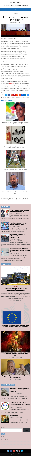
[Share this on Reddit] (17, 95)
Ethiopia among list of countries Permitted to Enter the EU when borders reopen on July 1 (15, 326)
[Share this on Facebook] (9, 95)
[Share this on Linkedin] (25, 95)
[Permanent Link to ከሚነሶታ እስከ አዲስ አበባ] (5, 419)
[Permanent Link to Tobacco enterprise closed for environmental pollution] (15, 275)
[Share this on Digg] (22, 95)
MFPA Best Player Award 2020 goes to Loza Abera (15, 354)
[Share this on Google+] (12, 95)
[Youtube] (19, 451)
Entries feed (4, 439)
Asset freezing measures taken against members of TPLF (19, 211)
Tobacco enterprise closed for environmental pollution (15, 290)
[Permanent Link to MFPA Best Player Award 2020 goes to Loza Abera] (15, 341)
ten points (11, 83)
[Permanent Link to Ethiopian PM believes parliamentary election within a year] (15, 181)
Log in (2, 436)
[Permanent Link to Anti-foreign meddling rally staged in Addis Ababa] (5, 226)
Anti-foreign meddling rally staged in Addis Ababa (18, 224)
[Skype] (22, 451)
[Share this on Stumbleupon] (20, 95)
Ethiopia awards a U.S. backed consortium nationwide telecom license (20, 250)
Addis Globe (15, 2)
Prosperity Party (24, 97)
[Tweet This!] (6, 95)
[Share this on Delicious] (28, 95)
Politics (16, 13)
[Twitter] (8, 451)
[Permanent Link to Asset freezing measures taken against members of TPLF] (5, 213)
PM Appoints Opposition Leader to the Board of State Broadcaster (15, 376)
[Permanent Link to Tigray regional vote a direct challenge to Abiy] (15, 159)
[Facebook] (11, 451)
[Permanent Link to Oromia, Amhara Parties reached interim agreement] (15, 30)
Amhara (9, 97)
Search (3, 427)
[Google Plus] (14, 451)
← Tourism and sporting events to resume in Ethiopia (14, 198)
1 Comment (18, 300)
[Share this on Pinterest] (14, 95)
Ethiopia (13, 97)
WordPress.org (5, 446)
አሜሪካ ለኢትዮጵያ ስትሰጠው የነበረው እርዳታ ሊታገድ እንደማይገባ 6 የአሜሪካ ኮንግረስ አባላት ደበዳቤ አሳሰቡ (19, 389)
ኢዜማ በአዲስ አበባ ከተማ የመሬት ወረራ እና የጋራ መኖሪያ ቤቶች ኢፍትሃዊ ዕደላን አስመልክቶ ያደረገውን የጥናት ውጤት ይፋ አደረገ (20, 404)
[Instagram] (17, 451)
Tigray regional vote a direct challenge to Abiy (15, 169)
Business (15, 286)
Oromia (18, 97)
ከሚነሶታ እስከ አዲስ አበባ (15, 416)
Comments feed (5, 443)
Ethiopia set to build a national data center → (18, 200)
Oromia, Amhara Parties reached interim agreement (15, 18)
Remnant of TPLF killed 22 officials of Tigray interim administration (17, 235)
